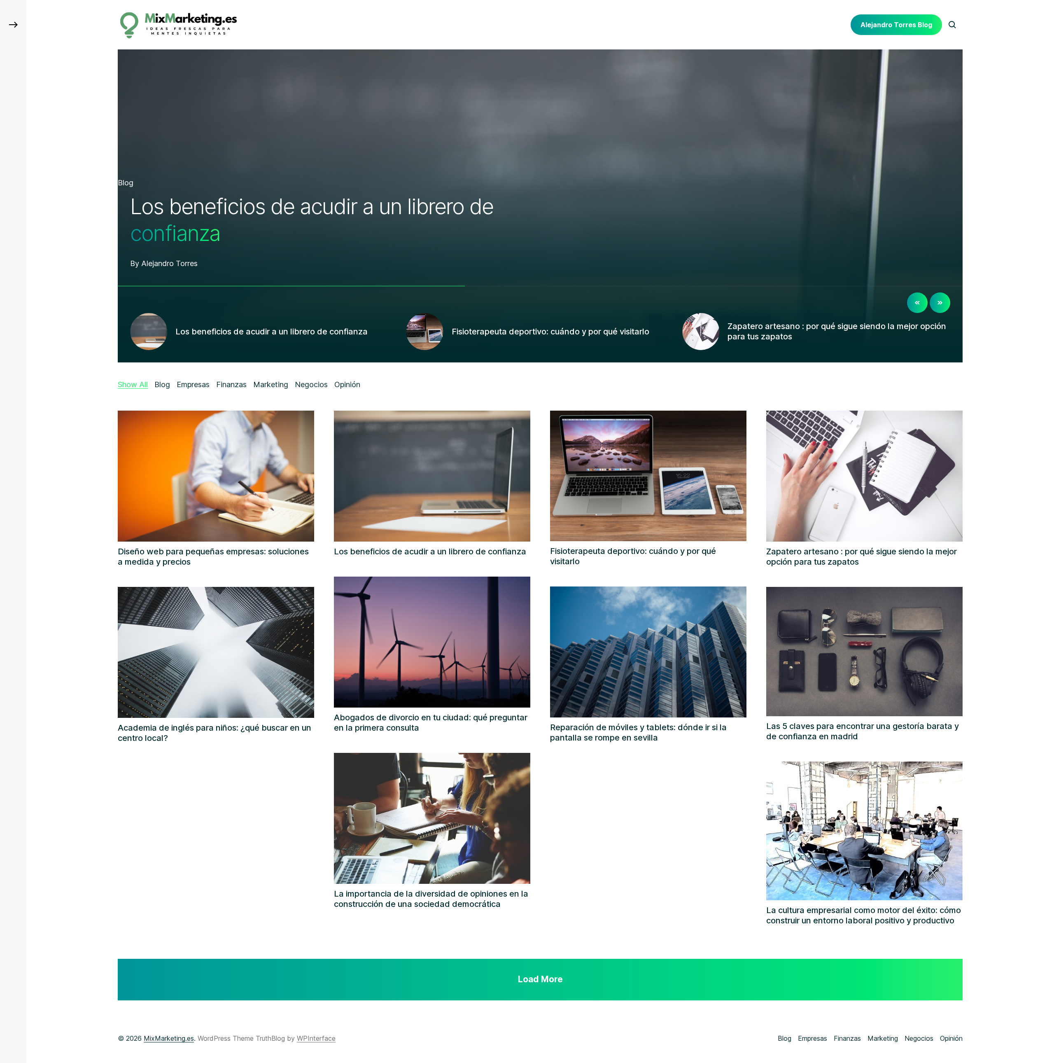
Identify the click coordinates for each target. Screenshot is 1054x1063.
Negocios (919, 1038)
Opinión (951, 1038)
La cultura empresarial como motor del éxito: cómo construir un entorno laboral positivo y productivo (863, 915)
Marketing (882, 1038)
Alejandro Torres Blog (896, 25)
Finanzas (847, 1038)
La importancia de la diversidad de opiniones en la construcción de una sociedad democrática (431, 899)
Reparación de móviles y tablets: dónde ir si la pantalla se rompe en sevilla (638, 732)
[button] (13, 24)
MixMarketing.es (169, 1038)
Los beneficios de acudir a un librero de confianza (430, 551)
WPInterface (316, 1038)
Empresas (812, 1038)
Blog (125, 182)
